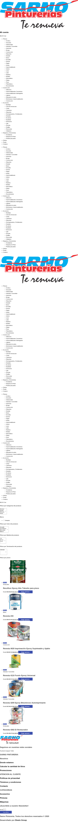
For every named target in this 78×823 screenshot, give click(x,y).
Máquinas (4, 802)
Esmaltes (8, 59)
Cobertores (9, 110)
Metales (8, 76)
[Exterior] (2, 509)
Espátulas (8, 119)
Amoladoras (9, 134)
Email (1, 809)
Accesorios (6, 102)
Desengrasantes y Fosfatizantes (14, 114)
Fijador (7, 63)
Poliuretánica (9, 84)
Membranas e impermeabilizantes (14, 99)
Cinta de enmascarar (11, 106)
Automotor (8, 48)
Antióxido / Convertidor (11, 46)
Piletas (7, 80)
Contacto (5, 144)
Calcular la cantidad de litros (12, 766)
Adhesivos (8, 89)
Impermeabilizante (10, 67)
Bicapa (8, 50)
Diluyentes (8, 54)
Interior (8, 69)
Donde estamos (7, 762)
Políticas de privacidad (10, 778)
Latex (7, 72)
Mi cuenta (4, 32)
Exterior (8, 61)
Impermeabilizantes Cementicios (14, 91)
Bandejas (8, 104)
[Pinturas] (2, 512)
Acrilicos (8, 40)
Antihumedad (9, 44)
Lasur (7, 70)
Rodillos (8, 127)
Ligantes (8, 95)
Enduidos (8, 116)
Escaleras (8, 117)
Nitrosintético (9, 78)
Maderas (8, 74)
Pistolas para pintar (11, 138)
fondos (7, 65)
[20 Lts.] (2, 540)
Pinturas (5, 39)
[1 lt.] (2, 538)
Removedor (9, 129)
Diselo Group (21, 820)
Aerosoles (8, 42)
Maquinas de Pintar (11, 136)
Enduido (8, 55)
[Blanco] (3, 531)
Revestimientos (10, 86)
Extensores (9, 121)
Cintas (7, 108)
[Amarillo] (3, 527)
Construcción (9, 52)
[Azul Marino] (3, 528)
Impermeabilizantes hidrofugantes (14, 93)
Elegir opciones (25, 591)
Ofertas (5, 140)
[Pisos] (2, 513)
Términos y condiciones (10, 782)
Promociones (6, 770)
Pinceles (8, 125)
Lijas (7, 123)
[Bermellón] (3, 530)
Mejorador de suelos (11, 97)
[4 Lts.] (2, 541)
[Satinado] (2, 550)
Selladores (8, 131)
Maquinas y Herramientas (9, 132)
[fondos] (2, 510)
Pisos (7, 82)
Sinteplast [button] (7, 520)
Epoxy (7, 57)
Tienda (4, 142)
